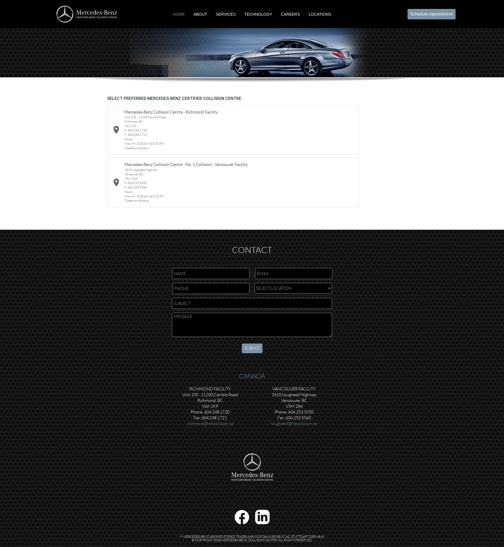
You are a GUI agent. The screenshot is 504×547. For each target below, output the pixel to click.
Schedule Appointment (431, 14)
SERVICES (226, 14)
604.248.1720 (216, 412)
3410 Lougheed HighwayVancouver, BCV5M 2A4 (294, 401)
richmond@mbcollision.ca (210, 423)
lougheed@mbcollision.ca (294, 423)
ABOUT (200, 14)
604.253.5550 (300, 412)
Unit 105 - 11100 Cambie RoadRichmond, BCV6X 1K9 (210, 401)
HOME (179, 14)
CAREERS (290, 14)
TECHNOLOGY (258, 14)
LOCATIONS (320, 14)
